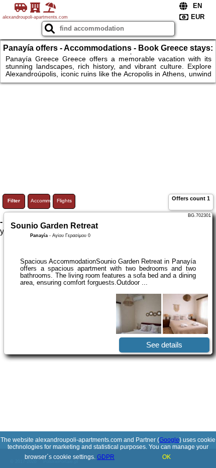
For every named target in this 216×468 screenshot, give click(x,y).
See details (164, 344)
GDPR (106, 456)
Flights (64, 200)
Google (169, 439)
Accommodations (40, 200)
